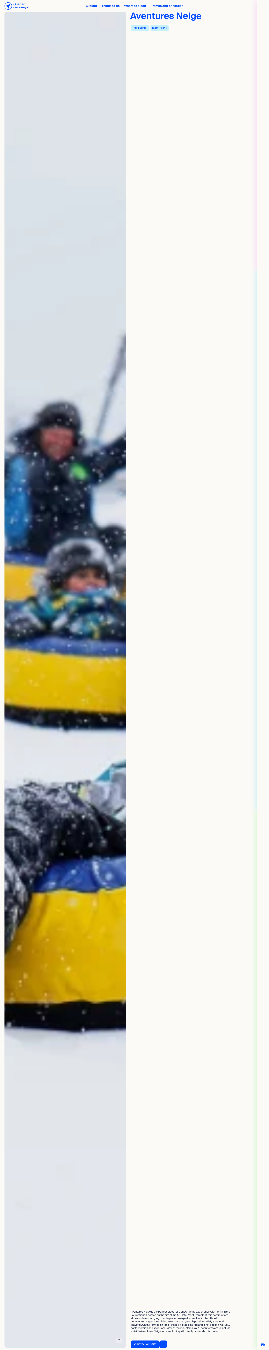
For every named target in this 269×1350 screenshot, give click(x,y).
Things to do (110, 6)
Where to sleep (135, 6)
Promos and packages (166, 6)
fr (263, 1345)
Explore (91, 6)
